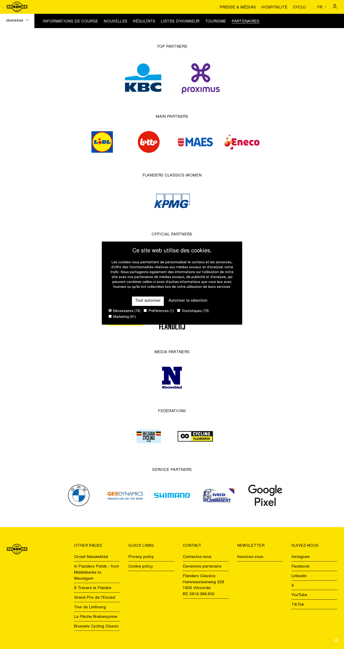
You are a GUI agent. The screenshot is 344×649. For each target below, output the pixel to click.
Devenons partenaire (202, 567)
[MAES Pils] (195, 142)
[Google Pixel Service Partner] (265, 495)
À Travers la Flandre (92, 588)
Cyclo (299, 7)
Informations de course (70, 21)
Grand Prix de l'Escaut (94, 598)
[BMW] (78, 495)
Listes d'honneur (180, 21)
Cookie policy (140, 567)
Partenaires (245, 21)
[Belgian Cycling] (148, 436)
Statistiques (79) (195, 311)
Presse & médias (238, 7)
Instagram (300, 557)
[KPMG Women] (172, 201)
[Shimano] (172, 495)
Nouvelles (115, 21)
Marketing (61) (124, 317)
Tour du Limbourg (90, 607)
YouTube (299, 595)
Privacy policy (141, 557)
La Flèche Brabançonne (95, 617)
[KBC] (143, 77)
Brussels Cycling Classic (96, 626)
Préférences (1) (160, 311)
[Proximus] (201, 77)
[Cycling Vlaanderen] (195, 436)
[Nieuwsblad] (172, 377)
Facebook (300, 567)
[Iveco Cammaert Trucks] (218, 495)
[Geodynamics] (125, 495)
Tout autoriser (148, 301)
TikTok (297, 605)
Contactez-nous (197, 557)
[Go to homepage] (17, 7)
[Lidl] (102, 142)
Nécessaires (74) (126, 311)
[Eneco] (242, 142)
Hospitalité (274, 7)
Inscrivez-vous (250, 557)
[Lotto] (148, 142)
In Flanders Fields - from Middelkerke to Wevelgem (96, 573)
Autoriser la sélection (187, 301)
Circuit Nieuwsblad (91, 557)
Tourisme (215, 21)
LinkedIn (299, 576)
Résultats (144, 21)
